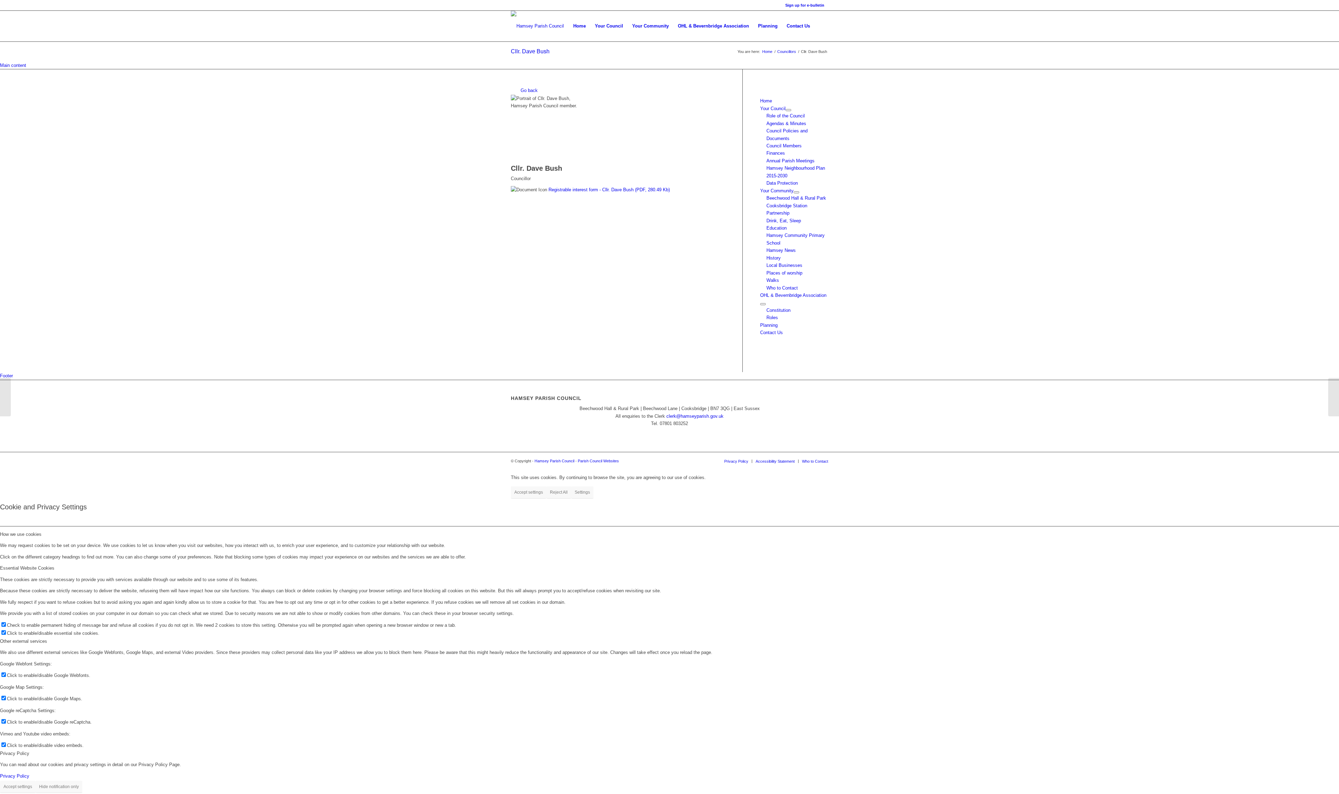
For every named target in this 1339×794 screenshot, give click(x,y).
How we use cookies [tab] (20, 534)
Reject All (559, 492)
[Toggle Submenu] (788, 110)
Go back (528, 90)
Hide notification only (59, 786)
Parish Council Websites (598, 461)
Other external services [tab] (23, 641)
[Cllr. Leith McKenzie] (5, 397)
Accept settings (528, 492)
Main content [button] (13, 65)
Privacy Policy (14, 776)
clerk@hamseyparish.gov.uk (695, 416)
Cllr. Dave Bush (530, 51)
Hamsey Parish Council (554, 461)
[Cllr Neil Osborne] (1333, 397)
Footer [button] (6, 375)
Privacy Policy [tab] (14, 753)
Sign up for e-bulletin (804, 5)
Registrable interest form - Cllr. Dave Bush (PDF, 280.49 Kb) (609, 189)
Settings (582, 492)
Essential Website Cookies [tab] (27, 568)
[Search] (821, 26)
